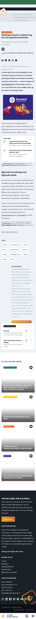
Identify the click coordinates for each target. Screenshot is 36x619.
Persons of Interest (10, 367)
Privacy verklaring (19, 610)
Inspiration (17, 14)
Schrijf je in (8, 519)
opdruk (5, 259)
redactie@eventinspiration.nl (11, 593)
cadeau (5, 254)
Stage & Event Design (10, 397)
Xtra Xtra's (7, 456)
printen (12, 259)
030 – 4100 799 (7, 590)
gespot (5, 245)
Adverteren (5, 564)
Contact (4, 561)
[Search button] (28, 615)
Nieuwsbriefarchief (8, 567)
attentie (26, 254)
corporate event (15, 245)
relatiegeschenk (15, 254)
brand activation (14, 249)
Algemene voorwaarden (9, 572)
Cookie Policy (30, 610)
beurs (4, 249)
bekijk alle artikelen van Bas (22, 322)
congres (25, 245)
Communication (26, 14)
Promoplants (21, 215)
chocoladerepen (8, 84)
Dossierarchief (6, 569)
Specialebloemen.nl (8, 215)
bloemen (25, 249)
